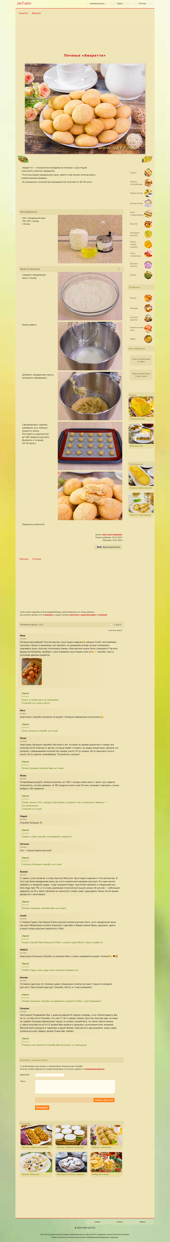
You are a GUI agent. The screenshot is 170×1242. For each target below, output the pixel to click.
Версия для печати (111, 547)
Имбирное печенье (100, 1174)
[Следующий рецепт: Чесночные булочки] (122, 159)
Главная (97, 1222)
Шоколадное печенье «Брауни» (70, 1174)
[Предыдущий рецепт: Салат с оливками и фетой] (48, 159)
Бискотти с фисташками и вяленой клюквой (140, 515)
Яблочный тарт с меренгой (136, 446)
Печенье (37, 559)
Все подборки (137, 348)
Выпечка (36, 13)
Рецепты (23, 13)
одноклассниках (88, 615)
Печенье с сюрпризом (101, 1147)
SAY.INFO (24, 4)
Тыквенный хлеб (137, 419)
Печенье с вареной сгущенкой (70, 1147)
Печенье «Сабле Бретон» (141, 488)
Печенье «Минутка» (30, 1174)
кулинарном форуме (94, 1069)
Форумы (120, 3)
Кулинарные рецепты (97, 3)
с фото (117, 624)
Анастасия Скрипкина (112, 534)
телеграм (102, 615)
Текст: (23, 1081)
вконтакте (74, 615)
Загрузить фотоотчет (104, 1100)
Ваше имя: (25, 1074)
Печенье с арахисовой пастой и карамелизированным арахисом (37, 1147)
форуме (49, 615)
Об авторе (142, 3)
